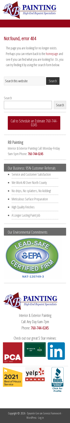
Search (8, 98)
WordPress (31, 417)
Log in (41, 417)
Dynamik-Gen (33, 413)
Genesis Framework (52, 413)
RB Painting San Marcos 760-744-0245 (35, 10)
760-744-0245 (35, 153)
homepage (52, 53)
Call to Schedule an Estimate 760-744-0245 (34, 122)
